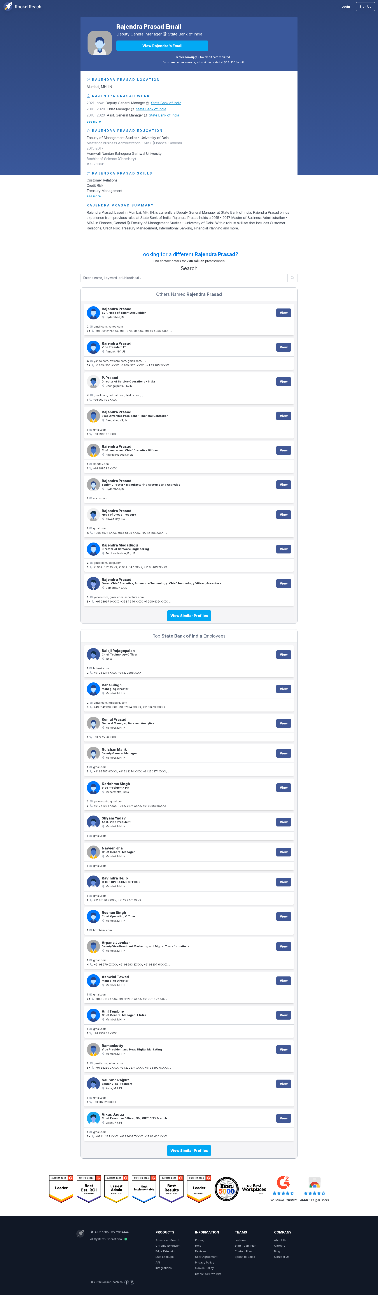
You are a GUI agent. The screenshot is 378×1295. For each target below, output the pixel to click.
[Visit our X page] (132, 1282)
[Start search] (293, 278)
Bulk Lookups (165, 1256)
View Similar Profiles (189, 615)
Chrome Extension (168, 1245)
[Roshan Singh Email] (93, 916)
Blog (277, 1251)
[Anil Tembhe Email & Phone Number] (93, 1015)
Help (198, 1245)
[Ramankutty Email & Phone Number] (93, 1049)
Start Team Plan (245, 1245)
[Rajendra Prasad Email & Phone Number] (93, 312)
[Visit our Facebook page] (126, 1282)
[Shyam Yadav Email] (93, 822)
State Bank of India (185, 34)
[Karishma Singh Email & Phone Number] (93, 787)
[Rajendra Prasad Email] (100, 43)
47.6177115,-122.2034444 (111, 1232)
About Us (280, 1240)
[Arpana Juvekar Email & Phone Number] (93, 946)
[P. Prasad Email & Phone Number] (93, 381)
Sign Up (365, 6)
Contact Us (281, 1256)
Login (345, 6)
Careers (279, 1245)
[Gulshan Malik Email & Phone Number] (93, 753)
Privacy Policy (204, 1262)
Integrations (164, 1268)
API (158, 1262)
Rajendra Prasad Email (148, 26)
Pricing (200, 1240)
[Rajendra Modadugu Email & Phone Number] (93, 549)
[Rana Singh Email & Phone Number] (93, 689)
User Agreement (206, 1256)
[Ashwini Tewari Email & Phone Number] (93, 980)
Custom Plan (243, 1251)
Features (241, 1240)
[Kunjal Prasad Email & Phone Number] (93, 723)
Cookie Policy (204, 1268)
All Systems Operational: (107, 1239)
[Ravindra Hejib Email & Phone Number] (93, 882)
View (284, 313)
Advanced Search (168, 1240)
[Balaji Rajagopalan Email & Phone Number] (93, 654)
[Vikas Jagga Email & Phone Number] (93, 1118)
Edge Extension (166, 1251)
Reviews (200, 1251)
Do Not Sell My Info (208, 1273)
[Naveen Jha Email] (93, 852)
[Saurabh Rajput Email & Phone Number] (93, 1084)
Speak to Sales (245, 1256)
